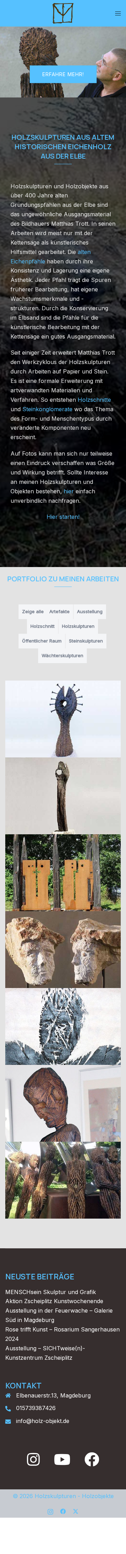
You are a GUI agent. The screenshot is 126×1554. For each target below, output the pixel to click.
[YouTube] (62, 1462)
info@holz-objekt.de (42, 1420)
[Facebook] (91, 1462)
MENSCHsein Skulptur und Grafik (50, 1291)
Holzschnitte (94, 399)
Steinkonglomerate (48, 409)
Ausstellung (90, 611)
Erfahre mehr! (63, 74)
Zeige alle (33, 611)
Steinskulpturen (86, 641)
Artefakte (59, 611)
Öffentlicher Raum (42, 641)
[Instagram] (33, 1462)
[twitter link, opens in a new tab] (75, 1510)
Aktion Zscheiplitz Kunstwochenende (54, 1301)
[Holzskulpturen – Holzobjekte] (63, 12)
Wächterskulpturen (62, 655)
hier (69, 491)
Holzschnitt (42, 626)
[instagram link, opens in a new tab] (50, 1510)
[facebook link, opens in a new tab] (63, 1510)
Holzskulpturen (78, 626)
